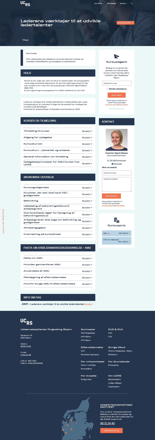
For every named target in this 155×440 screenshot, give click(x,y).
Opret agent (116, 95)
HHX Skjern (86, 336)
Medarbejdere (114, 379)
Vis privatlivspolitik (116, 108)
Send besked (111, 196)
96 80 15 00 (26, 346)
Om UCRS (98, 3)
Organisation (113, 386)
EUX (110, 336)
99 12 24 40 (107, 423)
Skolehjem (112, 354)
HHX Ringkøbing (88, 333)
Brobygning (113, 365)
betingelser (123, 105)
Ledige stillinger (115, 383)
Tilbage (25, 40)
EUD (110, 333)
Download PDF (124, 23)
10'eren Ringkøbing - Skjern (120, 351)
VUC (83, 351)
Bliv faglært (111, 3)
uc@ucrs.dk (26, 355)
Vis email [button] (118, 164)
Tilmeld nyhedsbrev (118, 89)
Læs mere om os (111, 430)
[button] (129, 233)
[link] (33, 3)
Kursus (123, 3)
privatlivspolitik (111, 105)
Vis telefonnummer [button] (118, 160)
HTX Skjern (86, 340)
